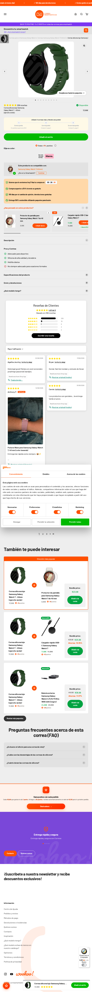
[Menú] (88, 948)
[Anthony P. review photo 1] (25, 420)
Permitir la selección (46, 522)
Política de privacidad (13, 961)
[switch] (34, 512)
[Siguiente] (86, 207)
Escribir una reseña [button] (46, 335)
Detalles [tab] (46, 474)
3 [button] (46, 534)
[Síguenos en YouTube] (11, 974)
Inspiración (8, 936)
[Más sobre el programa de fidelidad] (55, 145)
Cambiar (41, 173)
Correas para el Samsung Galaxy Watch (22, 38)
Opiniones (8, 952)
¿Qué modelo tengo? (12, 940)
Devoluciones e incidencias (15, 922)
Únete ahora (44, 806)
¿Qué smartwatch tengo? (16, 32)
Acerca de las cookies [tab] (76, 474)
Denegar (16, 522)
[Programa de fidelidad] (6, 985)
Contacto (10, 853)
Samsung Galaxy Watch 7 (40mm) (30, 169)
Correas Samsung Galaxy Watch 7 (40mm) (52, 38)
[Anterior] (82, 207)
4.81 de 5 (52, 310)
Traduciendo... (17, 380)
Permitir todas (75, 522)
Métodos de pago (11, 918)
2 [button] (42, 534)
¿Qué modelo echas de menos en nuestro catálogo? (17, 946)
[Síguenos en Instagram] (5, 974)
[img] (13, 358)
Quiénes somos (26, 853)
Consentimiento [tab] (16, 474)
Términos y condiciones (14, 957)
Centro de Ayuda (11, 909)
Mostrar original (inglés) (62, 377)
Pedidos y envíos (11, 913)
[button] (10, 105)
